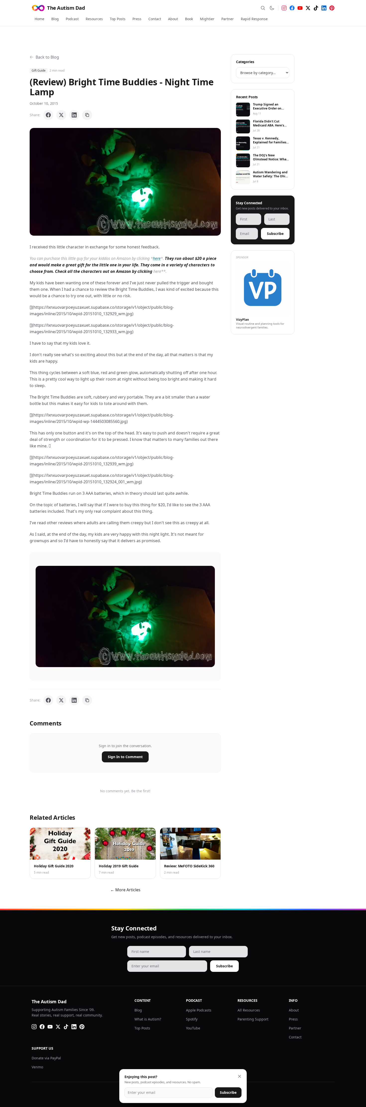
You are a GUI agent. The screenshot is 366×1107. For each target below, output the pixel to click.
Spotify (191, 1019)
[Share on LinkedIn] (74, 115)
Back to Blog (47, 57)
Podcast (72, 18)
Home (39, 18)
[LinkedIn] (323, 7)
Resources (94, 18)
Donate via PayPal (46, 1058)
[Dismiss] (240, 1076)
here (157, 258)
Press (136, 18)
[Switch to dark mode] (271, 7)
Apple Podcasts (198, 1010)
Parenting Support (253, 1019)
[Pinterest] (331, 7)
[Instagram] (284, 7)
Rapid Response (254, 18)
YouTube (193, 1028)
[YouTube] (300, 7)
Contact (154, 18)
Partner (227, 18)
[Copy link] (87, 115)
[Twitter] (307, 7)
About (173, 18)
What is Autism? (147, 1019)
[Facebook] (292, 7)
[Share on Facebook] (48, 115)
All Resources (249, 1010)
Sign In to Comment (125, 756)
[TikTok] (315, 7)
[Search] (262, 7)
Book (189, 18)
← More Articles (125, 890)
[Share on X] (61, 115)
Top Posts (117, 18)
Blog (55, 18)
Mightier (207, 18)
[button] (125, 182)
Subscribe (275, 233)
